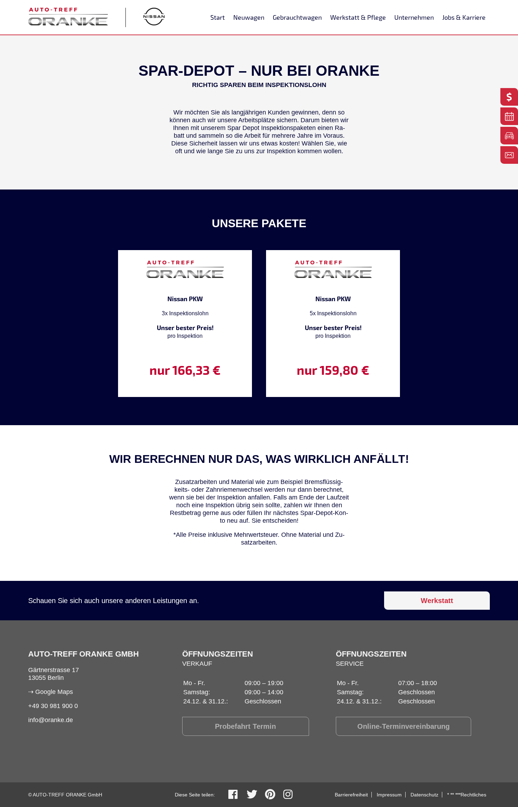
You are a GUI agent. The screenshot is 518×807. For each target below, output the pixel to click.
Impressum (389, 794)
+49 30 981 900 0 (53, 705)
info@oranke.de (50, 720)
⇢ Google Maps (50, 691)
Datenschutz (424, 794)
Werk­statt (437, 600)
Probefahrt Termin (245, 726)
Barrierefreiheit (351, 794)
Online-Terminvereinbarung (403, 726)
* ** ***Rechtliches (466, 794)
